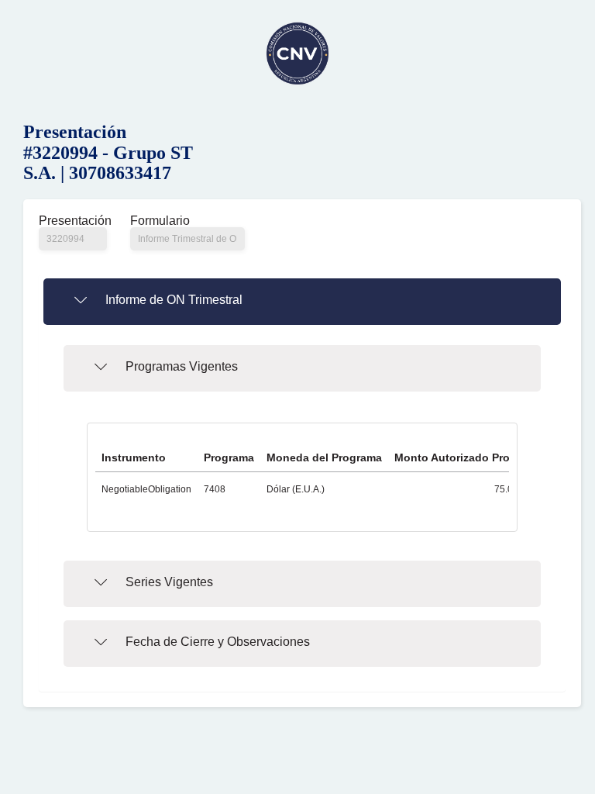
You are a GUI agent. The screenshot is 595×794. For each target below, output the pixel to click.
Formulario (160, 221)
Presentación (73, 221)
